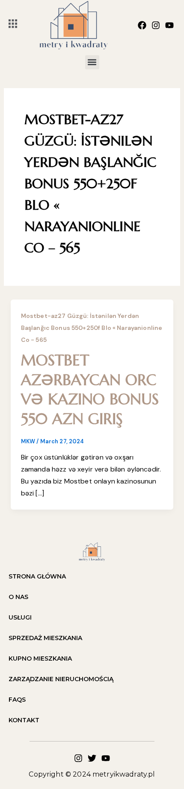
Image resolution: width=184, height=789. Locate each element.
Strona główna (37, 576)
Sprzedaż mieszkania (45, 638)
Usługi (20, 617)
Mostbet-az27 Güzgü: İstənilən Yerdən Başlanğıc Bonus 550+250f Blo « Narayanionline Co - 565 (92, 328)
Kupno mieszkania (40, 658)
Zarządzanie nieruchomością (61, 679)
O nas (18, 597)
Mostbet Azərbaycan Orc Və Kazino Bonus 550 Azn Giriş (90, 389)
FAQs (17, 699)
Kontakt (24, 720)
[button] (92, 62)
